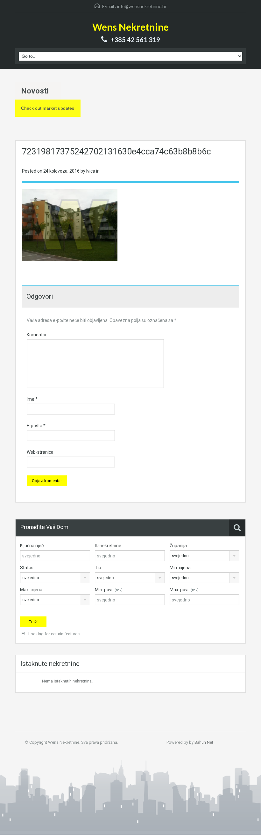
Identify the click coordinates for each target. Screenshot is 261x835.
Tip (98, 567)
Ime (32, 399)
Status (26, 567)
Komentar (37, 334)
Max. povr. (184, 589)
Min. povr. (109, 589)
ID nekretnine (108, 545)
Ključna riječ (32, 545)
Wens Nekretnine (130, 27)
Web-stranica (40, 452)
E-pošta (36, 425)
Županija (178, 545)
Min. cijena (180, 567)
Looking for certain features (53, 633)
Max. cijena (31, 589)
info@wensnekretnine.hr (141, 6)
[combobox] (205, 555)
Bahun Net (203, 742)
